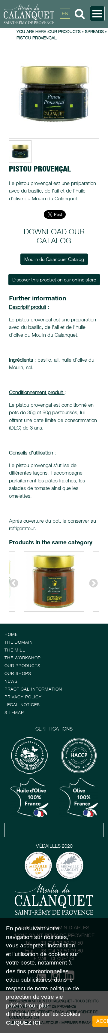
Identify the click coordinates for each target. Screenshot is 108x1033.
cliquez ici (23, 1022)
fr (65, 27)
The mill (14, 649)
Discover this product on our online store (54, 279)
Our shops (17, 673)
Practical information (33, 688)
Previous (12, 582)
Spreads (94, 31)
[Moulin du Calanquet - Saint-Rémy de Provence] (46, 14)
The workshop (22, 657)
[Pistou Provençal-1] (54, 94)
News (11, 681)
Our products (22, 665)
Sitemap (14, 712)
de (65, 41)
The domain (18, 642)
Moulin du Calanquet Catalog (54, 259)
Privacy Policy (23, 696)
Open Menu (97, 13)
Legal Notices (22, 704)
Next (91, 582)
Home (11, 634)
